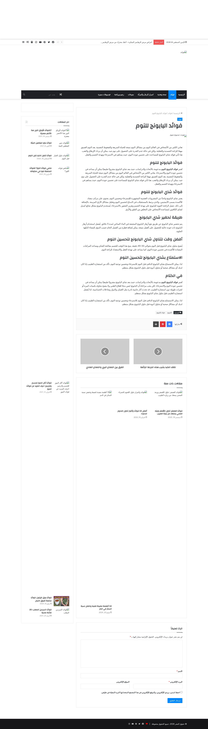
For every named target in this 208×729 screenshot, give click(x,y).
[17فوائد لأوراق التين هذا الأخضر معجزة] (61, 134)
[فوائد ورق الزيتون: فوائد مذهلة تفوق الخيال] (61, 601)
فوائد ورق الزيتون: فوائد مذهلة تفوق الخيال (41, 599)
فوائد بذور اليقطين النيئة (41, 143)
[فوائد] (184, 52)
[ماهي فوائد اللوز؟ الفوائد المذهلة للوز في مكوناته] (61, 273)
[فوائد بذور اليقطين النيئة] (61, 146)
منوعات (131, 95)
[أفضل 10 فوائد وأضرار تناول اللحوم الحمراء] (131, 399)
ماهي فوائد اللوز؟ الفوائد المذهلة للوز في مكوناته (41, 169)
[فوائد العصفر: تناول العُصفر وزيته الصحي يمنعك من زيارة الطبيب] (166, 399)
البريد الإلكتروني (175, 682)
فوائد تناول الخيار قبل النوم (40, 155)
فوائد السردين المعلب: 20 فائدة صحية (40, 611)
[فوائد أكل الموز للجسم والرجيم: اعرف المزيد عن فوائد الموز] (61, 487)
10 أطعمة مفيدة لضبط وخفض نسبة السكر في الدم (96, 607)
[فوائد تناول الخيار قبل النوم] (61, 159)
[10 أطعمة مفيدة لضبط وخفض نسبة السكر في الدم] (96, 497)
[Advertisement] (104, 20)
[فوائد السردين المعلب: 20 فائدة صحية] (61, 613)
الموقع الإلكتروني (122, 682)
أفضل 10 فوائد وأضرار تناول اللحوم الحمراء (132, 412)
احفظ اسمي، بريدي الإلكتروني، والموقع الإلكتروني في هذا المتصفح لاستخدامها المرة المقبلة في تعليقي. (140, 692)
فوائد (172, 95)
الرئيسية (181, 95)
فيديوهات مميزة (104, 95)
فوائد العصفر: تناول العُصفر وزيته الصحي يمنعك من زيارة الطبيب (168, 412)
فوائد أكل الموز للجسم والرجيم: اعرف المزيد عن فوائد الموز (39, 386)
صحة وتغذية (161, 95)
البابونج (169, 313)
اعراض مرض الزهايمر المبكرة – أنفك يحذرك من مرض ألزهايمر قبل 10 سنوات (121, 42)
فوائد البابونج (161, 313)
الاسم (179, 671)
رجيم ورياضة (119, 95)
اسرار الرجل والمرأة (146, 95)
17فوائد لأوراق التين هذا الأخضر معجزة (41, 131)
